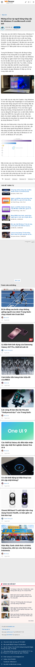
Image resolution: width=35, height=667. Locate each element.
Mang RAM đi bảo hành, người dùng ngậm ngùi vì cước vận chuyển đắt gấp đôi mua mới (22, 216)
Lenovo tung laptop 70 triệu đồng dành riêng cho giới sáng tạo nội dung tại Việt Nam (22, 233)
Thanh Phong (16, 202)
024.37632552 (12, 659)
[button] (33, 2)
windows (14, 179)
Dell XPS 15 (9, 634)
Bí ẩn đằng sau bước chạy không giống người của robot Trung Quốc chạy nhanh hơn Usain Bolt (16, 311)
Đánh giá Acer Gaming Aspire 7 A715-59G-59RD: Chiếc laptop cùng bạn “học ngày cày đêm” (21, 609)
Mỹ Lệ (6, 317)
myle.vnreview (16, 236)
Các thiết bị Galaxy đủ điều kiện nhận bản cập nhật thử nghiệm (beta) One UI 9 (17, 445)
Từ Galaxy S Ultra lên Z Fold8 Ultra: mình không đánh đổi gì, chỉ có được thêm (21, 589)
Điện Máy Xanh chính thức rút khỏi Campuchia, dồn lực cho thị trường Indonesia (16, 548)
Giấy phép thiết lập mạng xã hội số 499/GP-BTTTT (17, 651)
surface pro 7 (10, 632)
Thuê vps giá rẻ (6, 629)
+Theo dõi (16, 27)
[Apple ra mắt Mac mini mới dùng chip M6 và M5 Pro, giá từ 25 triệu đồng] (6, 201)
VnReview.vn (13, 661)
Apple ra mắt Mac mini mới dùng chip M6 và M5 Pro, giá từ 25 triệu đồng (21, 199)
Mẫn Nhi (14, 219)
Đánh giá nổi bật (9, 584)
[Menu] (2, 2)
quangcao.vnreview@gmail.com (15, 656)
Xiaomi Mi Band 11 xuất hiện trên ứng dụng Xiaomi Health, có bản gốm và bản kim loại (17, 512)
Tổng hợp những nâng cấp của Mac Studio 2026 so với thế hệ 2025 (21, 190)
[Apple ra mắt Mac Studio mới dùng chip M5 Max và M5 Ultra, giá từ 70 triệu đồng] (6, 209)
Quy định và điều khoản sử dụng (12, 664)
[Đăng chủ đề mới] (25, 2)
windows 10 (23, 179)
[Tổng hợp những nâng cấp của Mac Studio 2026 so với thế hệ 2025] (6, 192)
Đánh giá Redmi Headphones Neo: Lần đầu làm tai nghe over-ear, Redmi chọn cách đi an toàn (21, 615)
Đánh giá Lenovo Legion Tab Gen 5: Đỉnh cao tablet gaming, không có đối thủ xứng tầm (21, 596)
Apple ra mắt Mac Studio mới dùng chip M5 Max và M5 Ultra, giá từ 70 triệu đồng (21, 207)
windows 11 (31, 179)
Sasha (14, 193)
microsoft (7, 179)
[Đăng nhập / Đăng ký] (29, 2)
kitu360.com (11, 626)
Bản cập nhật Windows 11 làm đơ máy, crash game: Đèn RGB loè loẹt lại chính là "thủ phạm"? (21, 224)
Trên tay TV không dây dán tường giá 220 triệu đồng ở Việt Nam (21, 602)
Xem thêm (31, 620)
